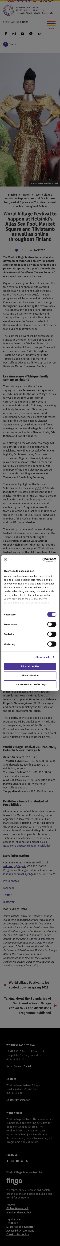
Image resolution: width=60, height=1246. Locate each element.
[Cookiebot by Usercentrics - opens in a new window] (42, 560)
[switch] (51, 624)
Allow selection (30, 675)
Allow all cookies (30, 666)
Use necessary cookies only (30, 684)
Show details (43, 656)
